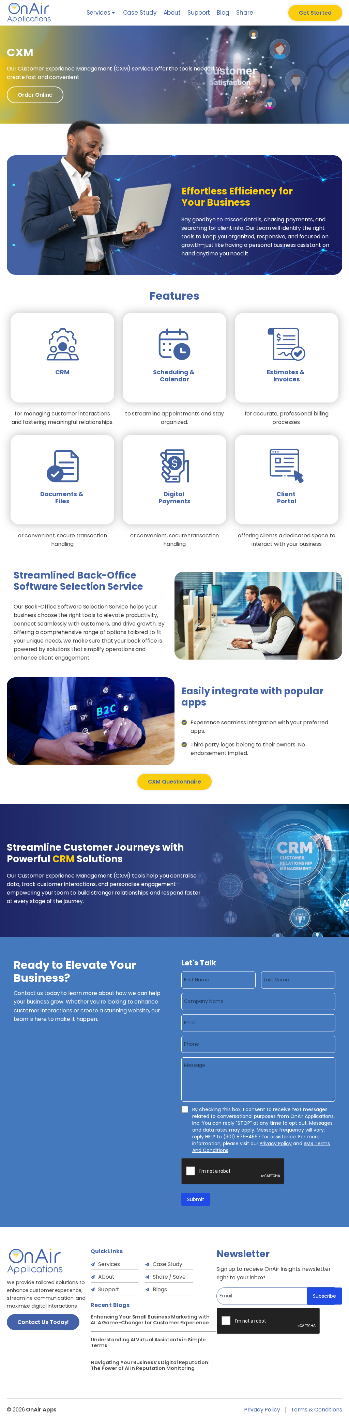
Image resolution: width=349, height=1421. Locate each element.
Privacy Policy (276, 1143)
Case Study (140, 13)
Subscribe (324, 1296)
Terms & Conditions (316, 1410)
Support (198, 13)
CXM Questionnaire (174, 781)
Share (244, 13)
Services (109, 1264)
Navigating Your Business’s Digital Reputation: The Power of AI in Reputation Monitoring (150, 1365)
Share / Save (169, 1276)
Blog (223, 13)
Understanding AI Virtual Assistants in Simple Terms (148, 1342)
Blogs (160, 1289)
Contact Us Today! (43, 1322)
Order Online (35, 94)
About (172, 13)
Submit (195, 1199)
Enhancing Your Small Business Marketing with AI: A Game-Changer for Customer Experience (150, 1320)
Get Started (315, 12)
